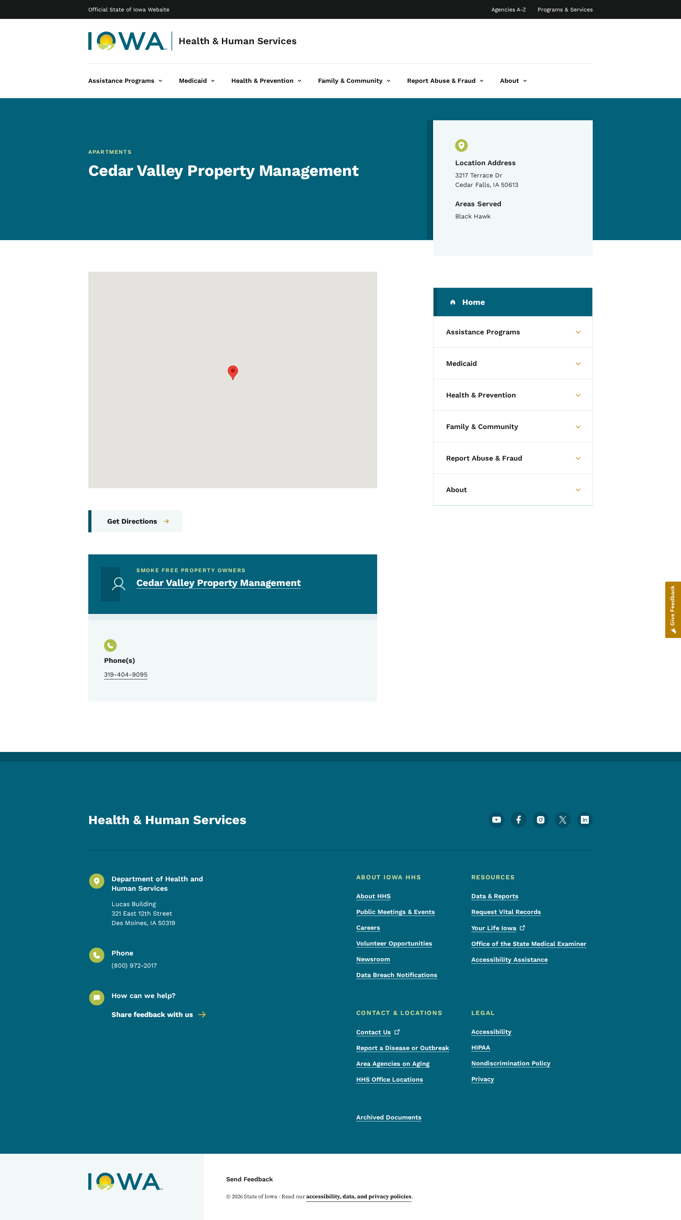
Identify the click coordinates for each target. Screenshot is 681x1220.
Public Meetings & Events (395, 912)
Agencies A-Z (508, 9)
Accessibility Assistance (509, 959)
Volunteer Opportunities (394, 943)
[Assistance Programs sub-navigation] (160, 80)
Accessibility (491, 1031)
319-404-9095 (125, 674)
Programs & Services (565, 9)
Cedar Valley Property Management (218, 582)
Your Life (493, 928)
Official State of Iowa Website (128, 9)
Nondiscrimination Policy (511, 1063)
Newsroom (373, 959)
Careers (368, 927)
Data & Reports (495, 896)
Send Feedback (249, 1179)
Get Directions (132, 521)
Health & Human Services (238, 41)
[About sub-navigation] (525, 80)
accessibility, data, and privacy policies (358, 1196)
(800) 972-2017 (134, 965)
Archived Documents (389, 1117)
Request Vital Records (506, 912)
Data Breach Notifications (396, 975)
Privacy (482, 1079)
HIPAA (480, 1047)
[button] (233, 373)
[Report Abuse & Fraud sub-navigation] (481, 80)
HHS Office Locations (389, 1079)
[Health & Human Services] (127, 41)
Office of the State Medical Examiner (528, 944)
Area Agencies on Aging (393, 1063)
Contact (373, 1032)
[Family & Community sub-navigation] (388, 80)
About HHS (373, 896)
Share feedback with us (152, 1014)
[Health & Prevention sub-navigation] (299, 80)
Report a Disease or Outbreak (402, 1048)
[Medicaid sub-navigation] (213, 80)
